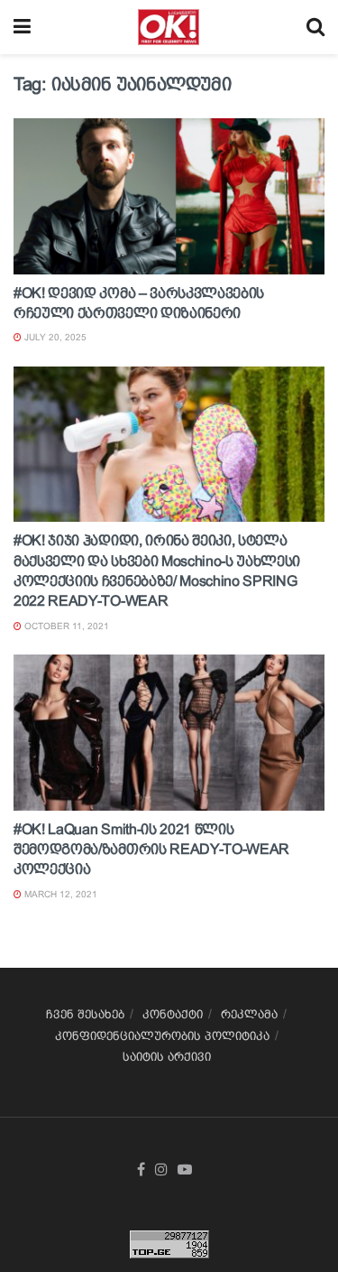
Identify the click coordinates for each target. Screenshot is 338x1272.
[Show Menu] (22, 27)
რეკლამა (249, 1014)
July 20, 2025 (54, 337)
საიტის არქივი (167, 1056)
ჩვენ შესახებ (85, 1014)
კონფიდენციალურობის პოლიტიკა (162, 1036)
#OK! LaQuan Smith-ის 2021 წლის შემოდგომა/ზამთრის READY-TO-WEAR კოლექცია (151, 849)
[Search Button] (315, 27)
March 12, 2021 (59, 894)
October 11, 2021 (65, 626)
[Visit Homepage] (168, 27)
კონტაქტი (172, 1014)
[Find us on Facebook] (141, 1170)
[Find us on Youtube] (185, 1170)
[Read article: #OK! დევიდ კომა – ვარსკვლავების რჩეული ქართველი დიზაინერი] (169, 196)
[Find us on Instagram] (161, 1170)
